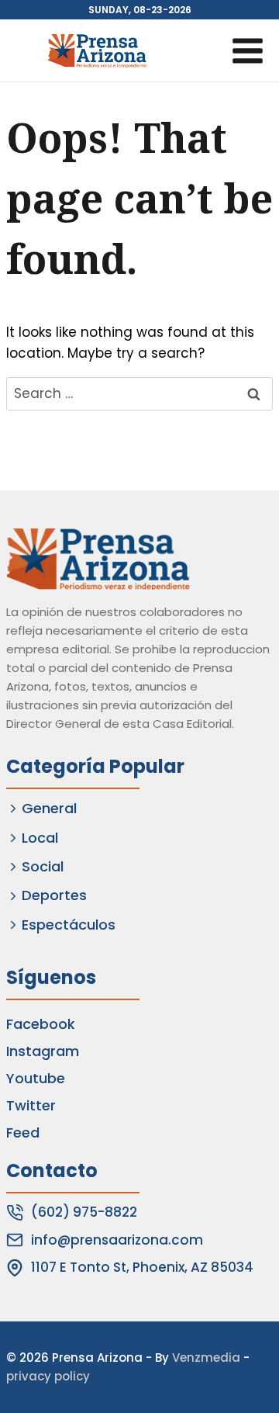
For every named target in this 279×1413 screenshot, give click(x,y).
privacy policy (48, 1376)
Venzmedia (206, 1357)
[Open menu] (247, 50)
